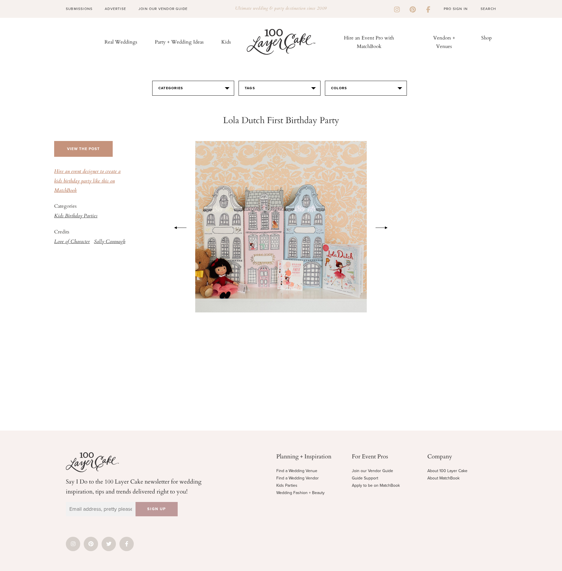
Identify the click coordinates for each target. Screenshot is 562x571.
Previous (177, 227)
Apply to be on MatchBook (376, 485)
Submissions (79, 9)
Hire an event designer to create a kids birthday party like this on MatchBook (87, 181)
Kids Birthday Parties (75, 216)
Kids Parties (286, 485)
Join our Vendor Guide (372, 470)
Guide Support (365, 478)
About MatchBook (443, 478)
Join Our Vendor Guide (163, 9)
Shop (486, 37)
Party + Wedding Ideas (179, 41)
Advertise (115, 9)
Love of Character (72, 242)
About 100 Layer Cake (447, 470)
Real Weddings (120, 41)
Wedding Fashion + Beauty (300, 492)
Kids (226, 41)
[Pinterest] (412, 9)
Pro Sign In (456, 9)
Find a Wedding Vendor (297, 478)
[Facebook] (428, 9)
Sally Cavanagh (109, 242)
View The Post (83, 149)
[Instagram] (397, 9)
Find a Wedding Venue (296, 470)
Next (385, 227)
